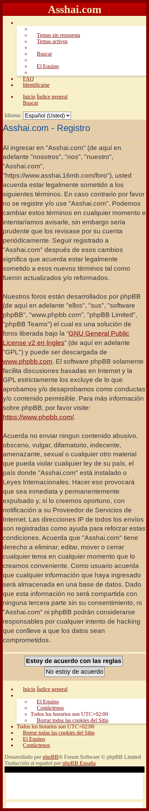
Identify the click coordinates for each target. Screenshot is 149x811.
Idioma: (13, 115)
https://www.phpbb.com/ (38, 417)
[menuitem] (55, 35)
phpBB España (79, 763)
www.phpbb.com (27, 361)
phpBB (51, 757)
